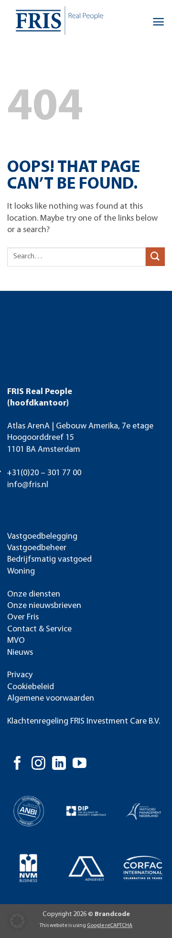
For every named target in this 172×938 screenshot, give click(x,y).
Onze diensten (33, 594)
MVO (16, 640)
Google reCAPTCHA (109, 925)
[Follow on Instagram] (38, 764)
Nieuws (20, 652)
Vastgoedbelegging (42, 536)
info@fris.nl (27, 485)
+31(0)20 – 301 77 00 (44, 473)
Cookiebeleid (30, 687)
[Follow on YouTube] (79, 764)
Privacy (19, 675)
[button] (158, 21)
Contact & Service (39, 629)
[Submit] (155, 256)
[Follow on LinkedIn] (59, 764)
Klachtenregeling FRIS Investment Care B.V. (83, 721)
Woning (21, 571)
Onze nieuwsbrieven (44, 605)
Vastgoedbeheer (36, 548)
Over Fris (23, 617)
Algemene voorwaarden (50, 698)
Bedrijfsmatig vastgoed (49, 559)
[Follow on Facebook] (17, 764)
